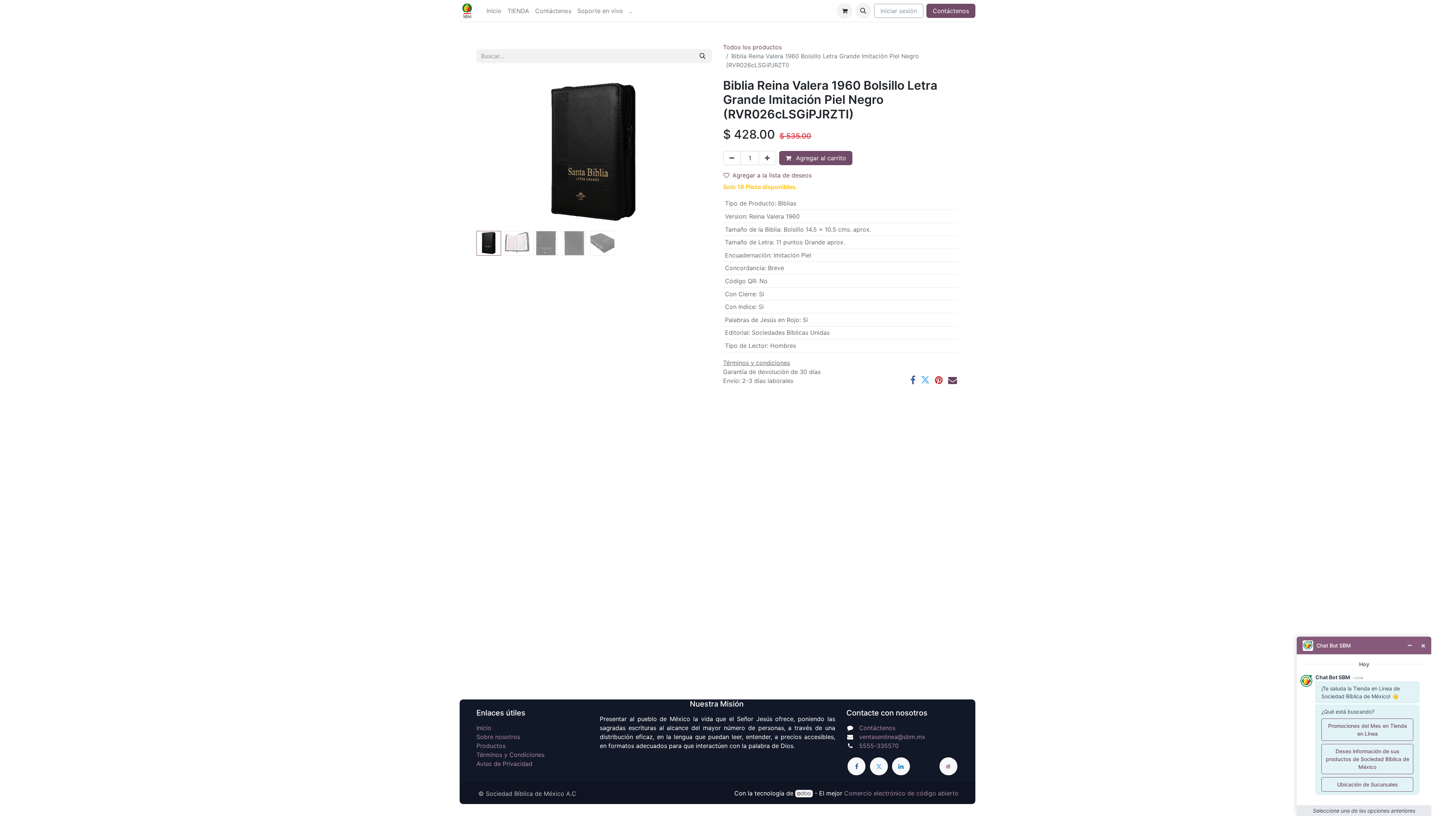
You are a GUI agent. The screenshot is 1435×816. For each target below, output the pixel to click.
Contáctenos (951, 11)
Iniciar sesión (898, 11)
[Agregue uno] (767, 158)
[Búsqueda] (702, 56)
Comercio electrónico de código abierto (901, 793)
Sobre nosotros (498, 737)
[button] (863, 11)
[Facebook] (913, 379)
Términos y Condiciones (510, 754)
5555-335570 (879, 745)
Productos (491, 745)
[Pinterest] (939, 379)
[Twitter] (925, 379)
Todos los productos (752, 47)
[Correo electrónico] (952, 379)
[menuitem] (494, 10)
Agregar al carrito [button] (820, 158)
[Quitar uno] (732, 158)
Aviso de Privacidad (504, 763)
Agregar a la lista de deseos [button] (772, 175)
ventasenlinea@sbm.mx (892, 737)
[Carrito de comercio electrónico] (844, 11)
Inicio (483, 728)
